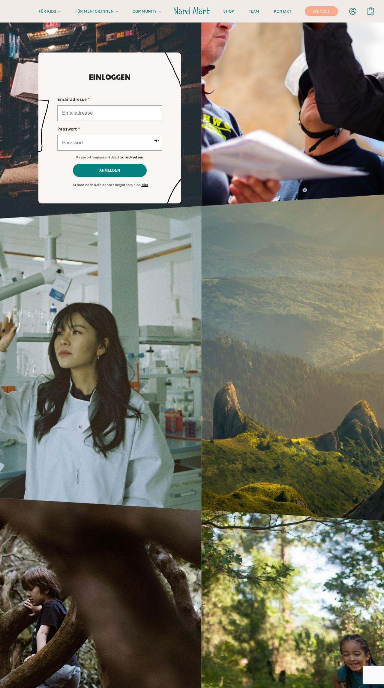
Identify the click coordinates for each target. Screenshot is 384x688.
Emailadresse (73, 99)
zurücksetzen (131, 157)
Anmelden (109, 170)
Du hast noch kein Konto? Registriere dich (109, 185)
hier (145, 185)
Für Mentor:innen (94, 11)
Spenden (321, 11)
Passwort (68, 129)
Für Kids (47, 11)
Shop (228, 11)
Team (254, 11)
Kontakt (282, 11)
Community (145, 11)
